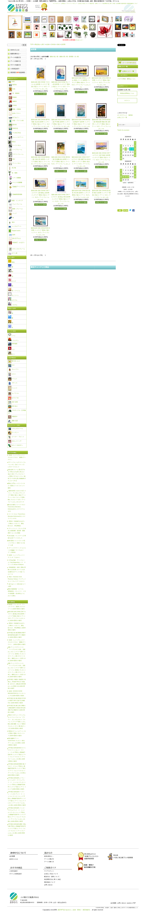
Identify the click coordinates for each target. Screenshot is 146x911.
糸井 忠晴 (14, 402)
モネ (13, 365)
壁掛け (13, 142)
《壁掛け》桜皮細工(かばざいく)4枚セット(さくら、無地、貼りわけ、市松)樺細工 (16, 523)
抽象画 (14, 101)
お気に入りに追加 (40, 94)
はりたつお (15, 398)
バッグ (14, 213)
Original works (16, 230)
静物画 (14, 97)
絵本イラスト (16, 113)
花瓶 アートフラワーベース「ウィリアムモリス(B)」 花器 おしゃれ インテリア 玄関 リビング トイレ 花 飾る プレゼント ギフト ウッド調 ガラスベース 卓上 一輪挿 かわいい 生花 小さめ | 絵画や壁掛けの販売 (17, 653)
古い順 (76, 56)
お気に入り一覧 (122, 117)
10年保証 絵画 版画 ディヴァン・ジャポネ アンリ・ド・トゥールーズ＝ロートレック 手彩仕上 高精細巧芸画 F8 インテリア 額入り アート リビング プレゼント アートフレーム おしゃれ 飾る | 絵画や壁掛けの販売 (17, 798)
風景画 (14, 84)
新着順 (71, 56)
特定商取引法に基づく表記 (108, 3)
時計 (13, 159)
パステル (14, 305)
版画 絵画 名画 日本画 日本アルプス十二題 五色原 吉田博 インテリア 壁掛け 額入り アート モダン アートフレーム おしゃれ (101, 157)
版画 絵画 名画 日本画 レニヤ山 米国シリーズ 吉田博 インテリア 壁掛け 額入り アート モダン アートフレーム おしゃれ (81, 82)
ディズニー (15, 432)
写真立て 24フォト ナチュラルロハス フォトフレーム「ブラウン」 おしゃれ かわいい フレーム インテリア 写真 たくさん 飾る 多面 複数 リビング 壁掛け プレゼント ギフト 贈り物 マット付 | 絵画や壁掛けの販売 (17, 721)
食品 (13, 222)
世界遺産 (14, 343)
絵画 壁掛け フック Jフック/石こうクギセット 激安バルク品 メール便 (16, 543)
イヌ (13, 349)
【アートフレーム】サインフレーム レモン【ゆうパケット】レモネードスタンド (17, 464)
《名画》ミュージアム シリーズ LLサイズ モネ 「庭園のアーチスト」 (17, 457)
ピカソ (13, 374)
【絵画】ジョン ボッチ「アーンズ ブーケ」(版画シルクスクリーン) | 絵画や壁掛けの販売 (16, 607)
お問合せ (63, 3)
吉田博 (63, 44)
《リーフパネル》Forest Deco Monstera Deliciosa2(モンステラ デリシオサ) (16, 516)
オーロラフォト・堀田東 (125, 115)
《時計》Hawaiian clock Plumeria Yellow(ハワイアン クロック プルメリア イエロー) (17, 579)
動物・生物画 (16, 109)
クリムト (14, 378)
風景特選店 (124, 3)
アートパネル (16, 163)
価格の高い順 (63, 56)
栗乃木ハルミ (15, 361)
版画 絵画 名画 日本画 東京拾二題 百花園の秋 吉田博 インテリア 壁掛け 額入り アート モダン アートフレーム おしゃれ (60, 161)
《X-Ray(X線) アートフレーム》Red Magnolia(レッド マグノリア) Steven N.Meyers (16, 562)
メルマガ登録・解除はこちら (126, 79)
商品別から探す (40, 44)
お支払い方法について (83, 3)
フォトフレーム (17, 204)
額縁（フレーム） (18, 209)
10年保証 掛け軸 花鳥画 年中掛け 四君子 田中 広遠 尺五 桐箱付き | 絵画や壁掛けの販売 (17, 700)
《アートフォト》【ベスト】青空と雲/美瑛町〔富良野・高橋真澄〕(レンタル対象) (17, 531)
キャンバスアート (18, 137)
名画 (58, 44)
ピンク (13, 281)
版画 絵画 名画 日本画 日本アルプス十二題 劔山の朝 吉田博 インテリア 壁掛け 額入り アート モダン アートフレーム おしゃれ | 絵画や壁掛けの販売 (17, 616)
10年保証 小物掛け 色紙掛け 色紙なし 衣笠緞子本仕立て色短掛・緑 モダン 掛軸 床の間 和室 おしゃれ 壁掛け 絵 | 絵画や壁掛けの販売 (17, 684)
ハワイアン (15, 340)
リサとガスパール (17, 428)
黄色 (13, 262)
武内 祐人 (14, 406)
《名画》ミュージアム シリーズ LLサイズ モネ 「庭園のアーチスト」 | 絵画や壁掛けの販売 (17, 642)
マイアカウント (56, 3)
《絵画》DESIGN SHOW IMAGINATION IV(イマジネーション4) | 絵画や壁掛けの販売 (17, 693)
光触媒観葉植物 (17, 194)
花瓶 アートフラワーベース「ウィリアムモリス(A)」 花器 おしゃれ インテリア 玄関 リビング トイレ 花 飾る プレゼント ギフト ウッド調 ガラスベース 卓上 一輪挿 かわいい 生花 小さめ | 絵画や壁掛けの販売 (17, 670)
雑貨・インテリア (17, 200)
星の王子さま (16, 238)
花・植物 (14, 173)
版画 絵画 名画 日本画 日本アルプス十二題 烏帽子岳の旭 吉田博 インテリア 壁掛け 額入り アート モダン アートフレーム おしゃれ (81, 161)
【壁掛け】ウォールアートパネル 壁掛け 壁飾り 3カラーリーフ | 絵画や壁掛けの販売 (17, 733)
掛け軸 (13, 168)
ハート (13, 335)
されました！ (73, 40)
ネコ (13, 354)
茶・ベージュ (15, 290)
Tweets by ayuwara (123, 130)
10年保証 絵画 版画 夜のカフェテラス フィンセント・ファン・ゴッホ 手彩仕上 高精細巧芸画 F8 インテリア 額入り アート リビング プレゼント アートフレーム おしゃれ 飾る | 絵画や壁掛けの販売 (17, 754)
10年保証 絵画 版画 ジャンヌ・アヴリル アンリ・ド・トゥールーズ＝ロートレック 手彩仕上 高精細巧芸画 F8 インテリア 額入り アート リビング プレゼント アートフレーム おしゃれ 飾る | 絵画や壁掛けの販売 (17, 814)
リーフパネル (16, 145)
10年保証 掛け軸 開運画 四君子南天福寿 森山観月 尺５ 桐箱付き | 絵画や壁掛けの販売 (17, 635)
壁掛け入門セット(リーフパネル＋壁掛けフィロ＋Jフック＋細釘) (16, 486)
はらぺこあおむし (17, 445)
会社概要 (118, 3)
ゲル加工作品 (16, 133)
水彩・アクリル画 (18, 120)
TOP (31, 44)
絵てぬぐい (15, 117)
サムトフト (15, 369)
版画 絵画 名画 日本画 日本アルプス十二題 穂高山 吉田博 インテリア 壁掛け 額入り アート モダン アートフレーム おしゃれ (40, 195)
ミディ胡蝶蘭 (16, 178)
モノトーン (15, 295)
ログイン (127, 100)
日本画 (53, 44)
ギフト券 (14, 253)
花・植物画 (15, 93)
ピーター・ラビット (17, 436)
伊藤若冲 (14, 416)
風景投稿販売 (130, 3)
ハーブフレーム (17, 149)
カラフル (14, 300)
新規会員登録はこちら (127, 93)
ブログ (135, 3)
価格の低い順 (54, 56)
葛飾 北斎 (14, 420)
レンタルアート (16, 226)
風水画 (14, 124)
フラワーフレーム (18, 154)
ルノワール (15, 393)
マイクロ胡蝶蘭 (17, 182)
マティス (14, 383)
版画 (13, 234)
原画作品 (15, 128)
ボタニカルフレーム (18, 249)
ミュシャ (14, 388)
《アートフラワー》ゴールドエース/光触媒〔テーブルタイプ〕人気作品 (17, 550)
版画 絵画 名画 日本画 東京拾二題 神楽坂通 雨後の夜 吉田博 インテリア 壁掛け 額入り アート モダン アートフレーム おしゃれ (101, 124)
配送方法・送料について (96, 3)
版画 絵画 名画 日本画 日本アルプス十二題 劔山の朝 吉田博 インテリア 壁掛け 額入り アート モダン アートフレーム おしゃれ (60, 199)
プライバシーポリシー (71, 3)
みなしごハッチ (16, 441)
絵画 (47, 44)
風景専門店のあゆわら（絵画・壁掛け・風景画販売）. (74, 910)
